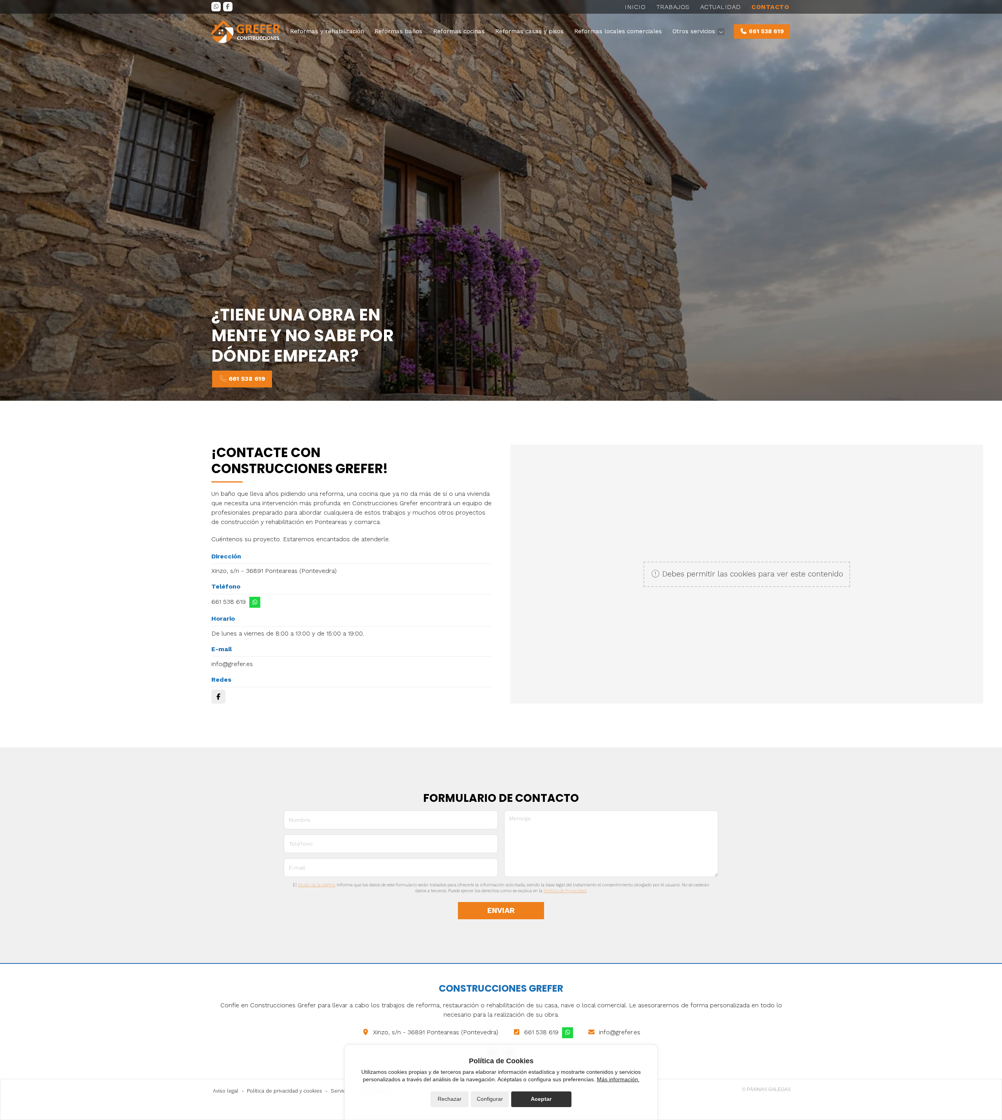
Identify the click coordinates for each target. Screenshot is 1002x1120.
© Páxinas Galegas (766, 1089)
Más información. (618, 1079)
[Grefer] (245, 31)
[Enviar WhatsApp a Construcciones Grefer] (254, 602)
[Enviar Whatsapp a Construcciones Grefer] (216, 6)
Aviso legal (225, 1091)
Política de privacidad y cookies (284, 1091)
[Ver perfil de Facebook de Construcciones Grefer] (218, 697)
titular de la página (316, 885)
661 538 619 (228, 601)
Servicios (342, 1091)
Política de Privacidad (565, 890)
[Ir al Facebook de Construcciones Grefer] (227, 6)
